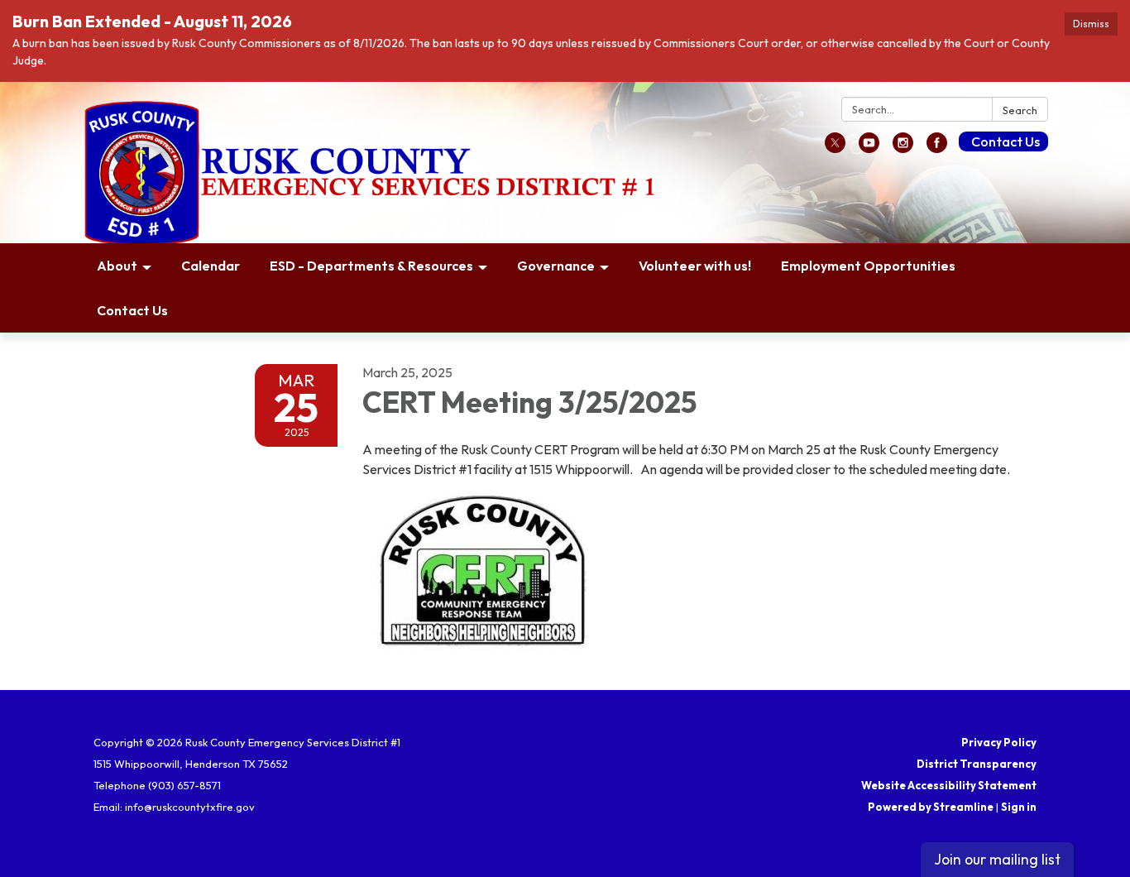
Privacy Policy (999, 742)
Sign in (1019, 806)
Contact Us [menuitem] (132, 310)
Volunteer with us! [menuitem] (695, 265)
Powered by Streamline (931, 806)
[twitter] (835, 148)
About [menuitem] (117, 265)
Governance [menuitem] (556, 265)
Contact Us (1005, 141)
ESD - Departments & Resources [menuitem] (371, 265)
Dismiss (1091, 23)
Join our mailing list (997, 859)
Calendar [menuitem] (210, 265)
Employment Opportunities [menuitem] (868, 265)
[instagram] (903, 148)
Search (1020, 110)
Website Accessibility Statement (949, 785)
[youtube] (869, 148)
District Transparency (977, 763)
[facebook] (937, 148)
